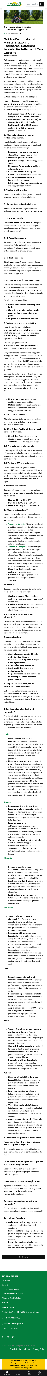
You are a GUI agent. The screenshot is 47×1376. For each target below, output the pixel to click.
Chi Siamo (6, 1280)
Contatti (5, 1285)
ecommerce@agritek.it (13, 1323)
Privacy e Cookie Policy (11, 1298)
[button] (41, 4)
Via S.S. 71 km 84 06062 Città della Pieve (21, 1312)
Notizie (5, 1302)
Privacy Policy (39, 1349)
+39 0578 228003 (12, 1317)
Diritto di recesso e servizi (12, 1293)
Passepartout (30, 1345)
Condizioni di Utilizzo (20, 1349)
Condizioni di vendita (10, 1289)
